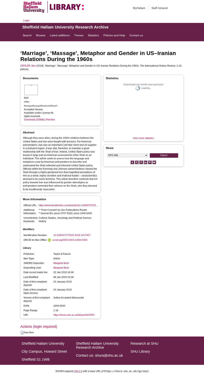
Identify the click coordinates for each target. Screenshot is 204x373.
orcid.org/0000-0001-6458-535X (69, 240)
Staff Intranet (159, 8)
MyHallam (139, 8)
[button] (21, 333)
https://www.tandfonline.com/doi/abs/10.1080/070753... (68, 205)
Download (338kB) (34, 119)
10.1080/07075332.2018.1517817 (72, 235)
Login (26, 20)
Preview (50, 119)
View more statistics (143, 138)
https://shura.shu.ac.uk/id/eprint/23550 (73, 315)
